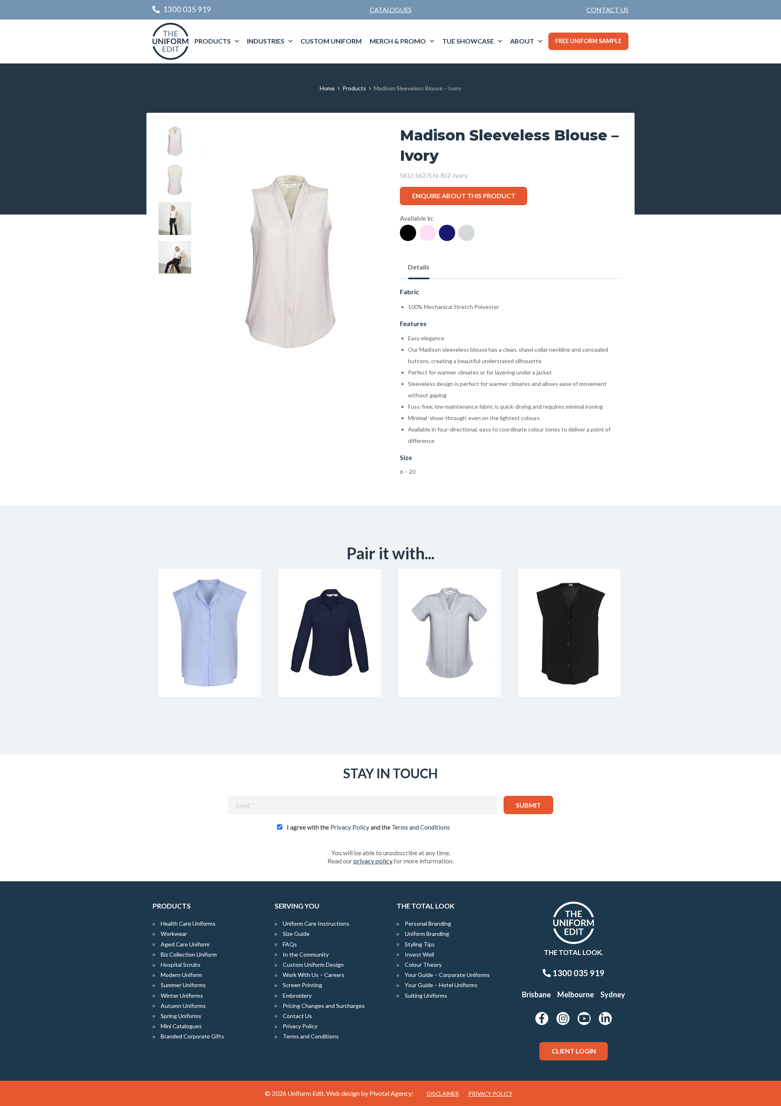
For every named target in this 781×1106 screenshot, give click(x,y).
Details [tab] (419, 267)
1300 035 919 (577, 973)
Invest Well (419, 954)
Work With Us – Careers (314, 974)
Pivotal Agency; (391, 1093)
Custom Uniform (331, 41)
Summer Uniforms (183, 984)
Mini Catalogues (181, 1026)
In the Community (306, 954)
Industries (265, 41)
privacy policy (373, 861)
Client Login (574, 1051)
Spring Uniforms (181, 1015)
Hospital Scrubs (181, 964)
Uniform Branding (427, 933)
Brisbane (536, 994)
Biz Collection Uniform (189, 954)
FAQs (290, 944)
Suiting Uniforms (426, 995)
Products (212, 41)
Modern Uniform (181, 974)
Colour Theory (423, 964)
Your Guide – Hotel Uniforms (441, 984)
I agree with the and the (368, 827)
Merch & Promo (398, 41)
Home (327, 88)
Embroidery (297, 995)
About (522, 41)
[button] (362, 143)
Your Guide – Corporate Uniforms (447, 974)
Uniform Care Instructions (316, 923)
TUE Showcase (468, 41)
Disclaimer (443, 1094)
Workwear (174, 933)
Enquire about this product (463, 195)
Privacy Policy (349, 827)
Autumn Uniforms (183, 1005)
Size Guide (296, 933)
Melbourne (575, 994)
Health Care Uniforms (188, 923)
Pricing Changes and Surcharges (324, 1005)
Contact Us (607, 9)
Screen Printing (302, 984)
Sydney (612, 994)
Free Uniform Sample (588, 40)
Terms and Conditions (421, 827)
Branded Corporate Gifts (192, 1036)
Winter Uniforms (182, 995)
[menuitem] (607, 9)
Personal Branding (428, 923)
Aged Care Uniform (185, 944)
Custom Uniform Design (313, 964)
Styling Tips (420, 944)
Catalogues (391, 9)
